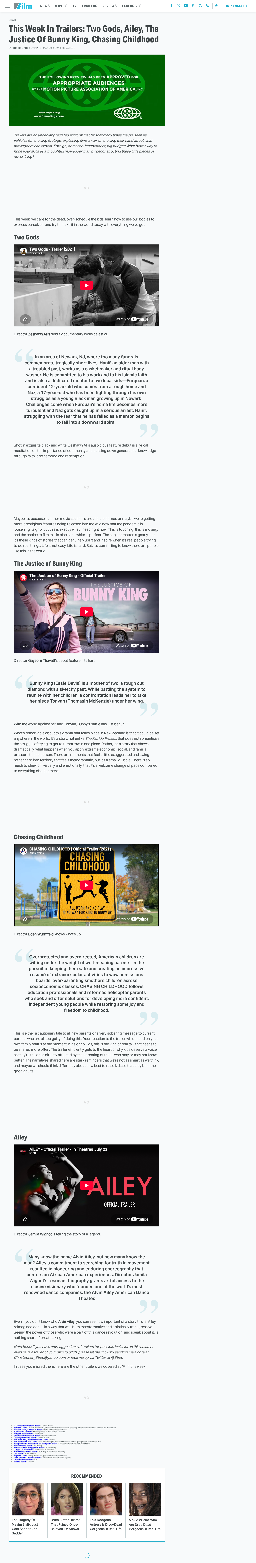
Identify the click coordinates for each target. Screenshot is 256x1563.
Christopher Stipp (25, 48)
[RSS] (207, 6)
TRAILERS (89, 6)
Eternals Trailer (20, 1427)
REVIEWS (109, 6)
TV (75, 6)
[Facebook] (171, 6)
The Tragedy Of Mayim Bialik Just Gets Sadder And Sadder (25, 1526)
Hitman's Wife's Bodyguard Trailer (29, 1447)
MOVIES (61, 6)
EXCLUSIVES (132, 6)
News (12, 20)
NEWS (45, 6)
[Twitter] (178, 6)
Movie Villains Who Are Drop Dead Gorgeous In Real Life (145, 1524)
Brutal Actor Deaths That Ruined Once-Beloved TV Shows (65, 1524)
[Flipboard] (193, 6)
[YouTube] (186, 6)
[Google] (200, 6)
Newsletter (240, 6)
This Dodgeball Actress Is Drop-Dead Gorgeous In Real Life (106, 1524)
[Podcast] (216, 6)
